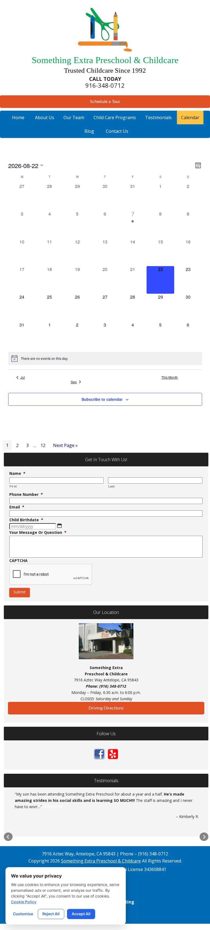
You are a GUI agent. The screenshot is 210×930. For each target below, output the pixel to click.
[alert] (105, 358)
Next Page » (65, 446)
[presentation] (50, 574)
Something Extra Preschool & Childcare (101, 861)
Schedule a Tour (105, 101)
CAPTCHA (18, 560)
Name (17, 473)
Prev (8, 836)
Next (204, 836)
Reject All (51, 913)
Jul (23, 377)
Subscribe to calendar (101, 399)
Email (16, 507)
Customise (23, 913)
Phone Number (26, 494)
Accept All (81, 913)
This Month (169, 377)
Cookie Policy (23, 901)
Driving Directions (106, 708)
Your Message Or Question (37, 532)
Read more (53, 806)
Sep (74, 382)
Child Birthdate (26, 519)
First (13, 486)
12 (44, 445)
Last (111, 486)
